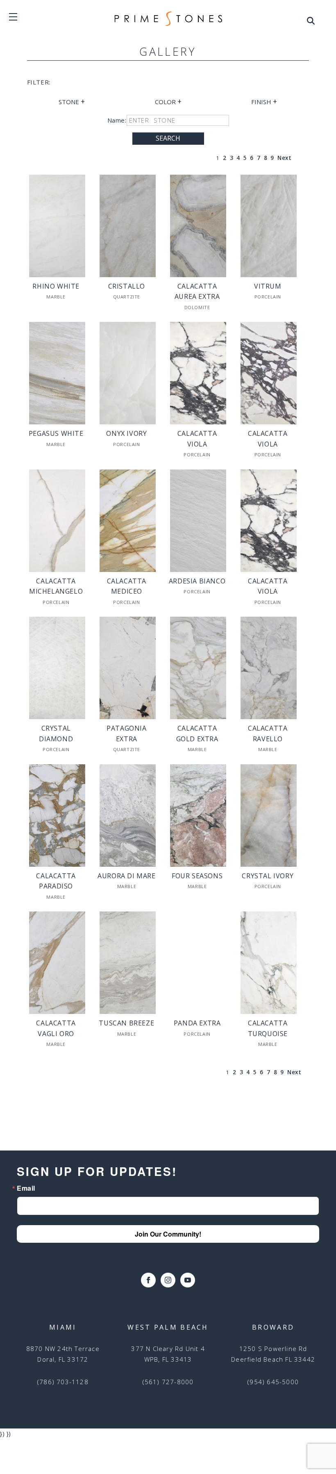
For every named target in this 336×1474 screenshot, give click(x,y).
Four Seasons (197, 875)
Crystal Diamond (56, 733)
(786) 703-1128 (63, 1382)
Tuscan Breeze (126, 1022)
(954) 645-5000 (273, 1382)
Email (26, 1188)
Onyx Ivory (126, 433)
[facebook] (148, 1280)
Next (284, 158)
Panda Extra (197, 1022)
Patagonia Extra (126, 733)
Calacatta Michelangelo (56, 586)
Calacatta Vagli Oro (55, 1028)
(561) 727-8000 (168, 1382)
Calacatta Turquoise (268, 1028)
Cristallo (126, 286)
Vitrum (268, 286)
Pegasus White (56, 433)
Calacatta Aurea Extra (197, 291)
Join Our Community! (168, 1234)
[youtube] (187, 1280)
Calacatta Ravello (267, 733)
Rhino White (55, 286)
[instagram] (168, 1280)
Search (168, 138)
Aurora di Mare (126, 875)
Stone (72, 101)
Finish (264, 101)
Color (168, 101)
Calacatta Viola (197, 439)
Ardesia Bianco (197, 580)
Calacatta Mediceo (126, 586)
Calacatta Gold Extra (197, 733)
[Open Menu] (311, 22)
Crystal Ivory (267, 875)
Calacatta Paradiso (55, 881)
